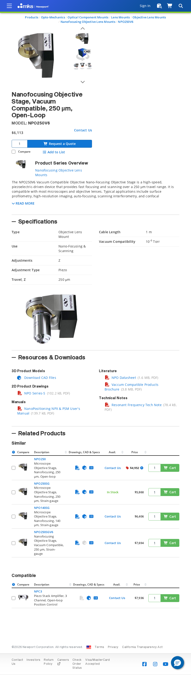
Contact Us (83, 130)
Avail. (112, 452)
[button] (177, 662)
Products (31, 17)
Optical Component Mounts (88, 17)
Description (41, 452)
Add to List (56, 152)
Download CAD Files (39, 377)
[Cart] (170, 6)
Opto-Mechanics (53, 17)
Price (134, 452)
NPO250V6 (125, 22)
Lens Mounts (120, 17)
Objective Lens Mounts (149, 17)
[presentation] (95, 337)
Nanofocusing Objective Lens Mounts (88, 22)
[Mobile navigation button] (9, 5)
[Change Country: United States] (88, 647)
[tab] (95, 196)
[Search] (180, 6)
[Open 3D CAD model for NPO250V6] (82, 55)
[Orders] (159, 6)
